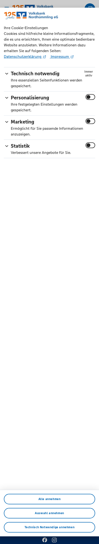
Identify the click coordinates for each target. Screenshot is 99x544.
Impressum (60, 56)
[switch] (90, 97)
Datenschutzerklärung (23, 56)
